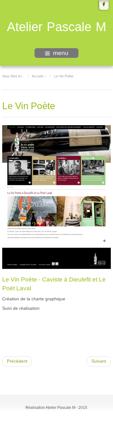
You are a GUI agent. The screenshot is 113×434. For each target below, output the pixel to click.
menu (60, 53)
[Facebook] (104, 5)
